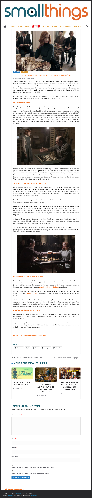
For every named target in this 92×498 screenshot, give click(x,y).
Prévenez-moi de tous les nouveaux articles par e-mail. (31, 474)
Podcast (46, 26)
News (13, 26)
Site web (15, 456)
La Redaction (30, 78)
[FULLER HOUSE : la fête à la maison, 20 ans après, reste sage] (69, 368)
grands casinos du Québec (49, 287)
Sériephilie (24, 71)
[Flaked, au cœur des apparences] (22, 368)
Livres (54, 26)
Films (20, 26)
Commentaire (17, 415)
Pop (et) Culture (65, 26)
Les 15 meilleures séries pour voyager (65, 358)
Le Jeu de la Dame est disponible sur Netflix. (29, 336)
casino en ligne (32, 293)
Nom (14, 439)
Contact (77, 26)
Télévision (17, 71)
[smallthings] (5, 26)
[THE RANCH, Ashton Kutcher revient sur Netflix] (46, 368)
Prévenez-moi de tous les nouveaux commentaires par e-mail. (33, 467)
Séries (27, 26)
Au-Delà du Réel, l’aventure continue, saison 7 (29, 357)
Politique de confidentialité (14, 489)
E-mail (14, 447)
